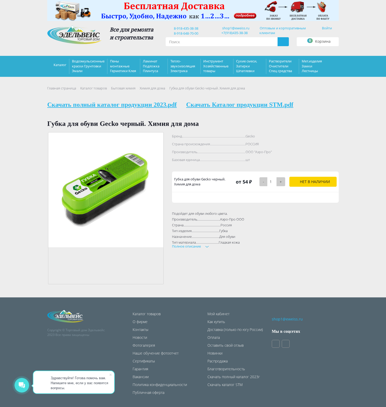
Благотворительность (226, 368)
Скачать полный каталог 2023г (233, 376)
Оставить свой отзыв (225, 345)
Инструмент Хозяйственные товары (215, 66)
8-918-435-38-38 (185, 28)
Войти (327, 28)
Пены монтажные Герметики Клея (123, 66)
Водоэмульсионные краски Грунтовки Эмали (88, 66)
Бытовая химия (123, 88)
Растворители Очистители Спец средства (280, 66)
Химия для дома (152, 88)
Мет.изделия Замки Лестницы (312, 66)
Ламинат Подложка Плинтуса (151, 66)
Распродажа (217, 360)
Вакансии (141, 376)
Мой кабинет (218, 313)
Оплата (213, 337)
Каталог (60, 64)
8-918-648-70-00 (185, 33)
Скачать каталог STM (225, 384)
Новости (140, 337)
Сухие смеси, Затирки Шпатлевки (246, 66)
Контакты (140, 329)
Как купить (216, 321)
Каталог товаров (93, 88)
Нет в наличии (314, 181)
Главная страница (61, 88)
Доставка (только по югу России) (235, 329)
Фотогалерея (144, 345)
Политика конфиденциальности (160, 384)
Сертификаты (144, 360)
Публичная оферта (148, 392)
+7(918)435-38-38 (234, 32)
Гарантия (140, 368)
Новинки (214, 353)
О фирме (140, 321)
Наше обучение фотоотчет (156, 353)
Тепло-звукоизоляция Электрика (182, 66)
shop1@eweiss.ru (235, 28)
